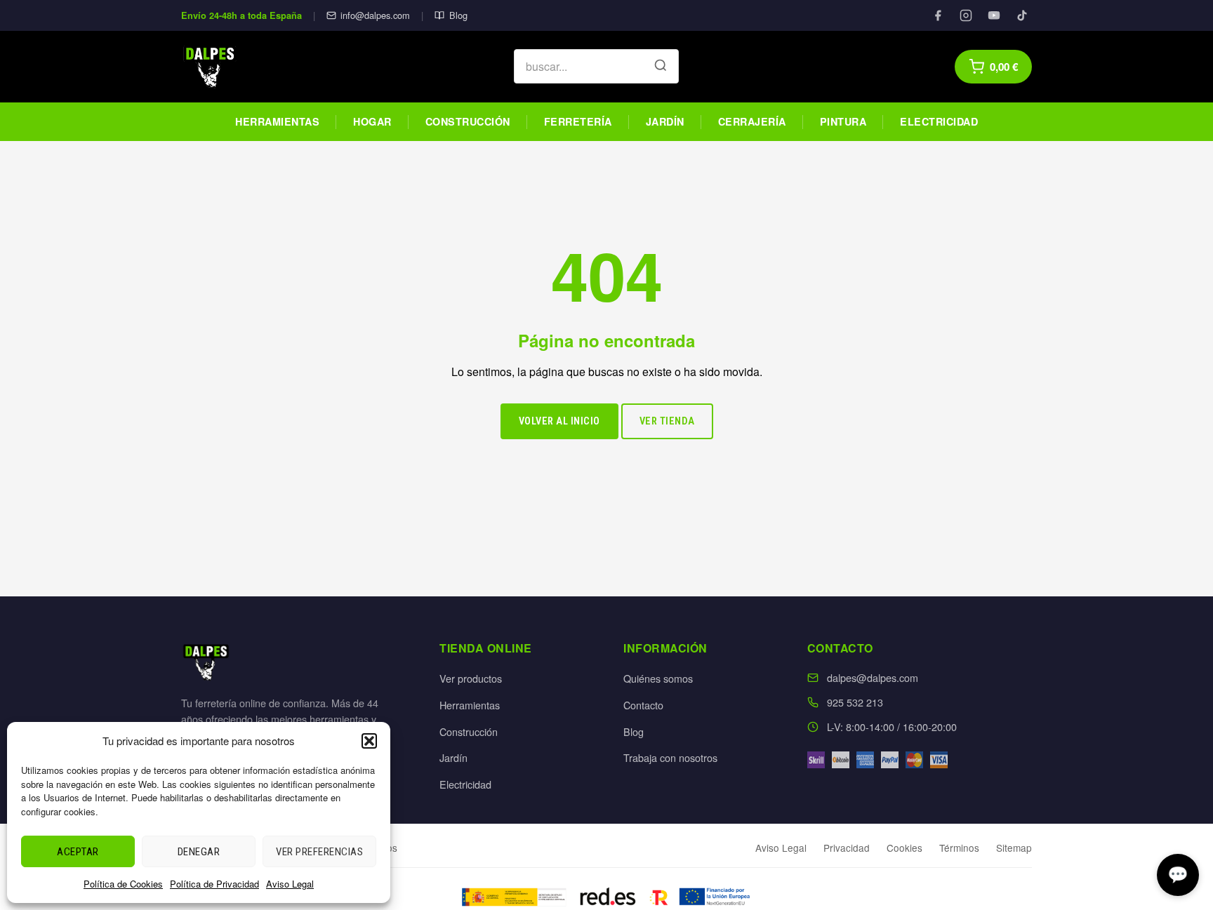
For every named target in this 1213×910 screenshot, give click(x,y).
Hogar (372, 121)
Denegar (199, 851)
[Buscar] (661, 66)
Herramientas (277, 121)
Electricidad (939, 121)
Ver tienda (667, 421)
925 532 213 (855, 702)
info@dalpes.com (375, 15)
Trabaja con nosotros (670, 757)
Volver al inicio (559, 421)
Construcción (467, 121)
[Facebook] (938, 15)
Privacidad (846, 848)
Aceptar (78, 851)
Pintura (843, 121)
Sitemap (1014, 848)
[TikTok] (1022, 15)
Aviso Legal (290, 883)
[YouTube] (994, 15)
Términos (959, 848)
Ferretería (578, 121)
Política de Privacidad (214, 883)
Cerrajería (752, 121)
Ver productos (470, 678)
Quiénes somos (658, 678)
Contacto (643, 704)
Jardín (665, 121)
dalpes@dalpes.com (872, 677)
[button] (369, 741)
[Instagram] (966, 15)
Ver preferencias (319, 851)
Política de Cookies (123, 883)
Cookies (904, 848)
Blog (458, 15)
